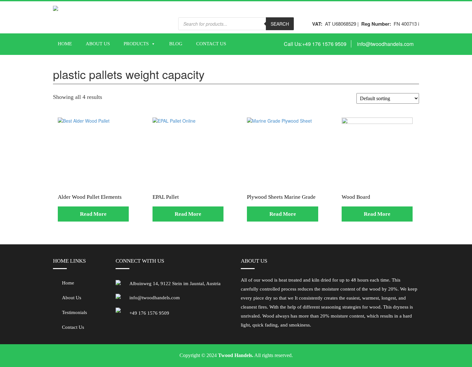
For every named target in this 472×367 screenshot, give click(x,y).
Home (65, 43)
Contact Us (211, 43)
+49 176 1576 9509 (324, 44)
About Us (98, 43)
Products (136, 43)
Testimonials (74, 312)
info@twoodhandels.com (385, 44)
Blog (175, 43)
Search (280, 24)
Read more (93, 214)
